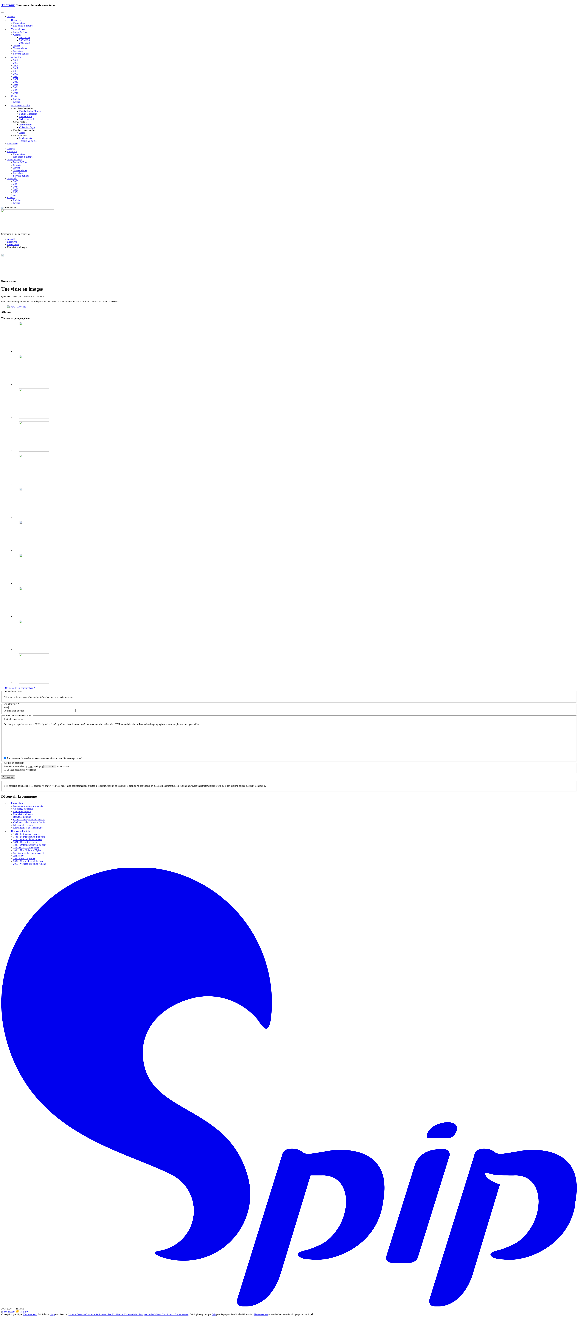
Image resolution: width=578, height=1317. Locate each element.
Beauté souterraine (22, 817)
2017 (15, 68)
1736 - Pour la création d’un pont (29, 836)
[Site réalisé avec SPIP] (289, 1306)
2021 (15, 79)
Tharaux (8, 5)
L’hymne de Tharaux (23, 825)
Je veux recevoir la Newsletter (21, 769)
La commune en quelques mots (28, 806)
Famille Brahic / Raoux (30, 111)
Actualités (12, 178)
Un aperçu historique (23, 808)
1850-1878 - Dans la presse (26, 847)
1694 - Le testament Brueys (26, 834)
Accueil (11, 148)
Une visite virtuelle (22, 811)
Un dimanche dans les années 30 (28, 853)
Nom (6, 707)
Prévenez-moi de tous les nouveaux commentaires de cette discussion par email (44, 758)
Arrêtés (16, 45)
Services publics (21, 53)
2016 (15, 65)
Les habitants (25, 138)
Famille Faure (25, 116)
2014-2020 (24, 37)
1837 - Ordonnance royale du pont (29, 845)
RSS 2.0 (23, 1311)
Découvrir (12, 151)
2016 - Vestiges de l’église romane (29, 864)
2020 (15, 76)
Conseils (17, 34)
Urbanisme (18, 51)
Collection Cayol (27, 127)
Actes (22, 132)
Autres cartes (25, 124)
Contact (11, 197)
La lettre (17, 99)
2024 (15, 87)
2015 (15, 63)
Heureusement (30, 1314)
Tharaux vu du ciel (28, 141)
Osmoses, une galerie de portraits (29, 819)
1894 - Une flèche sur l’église (27, 850)
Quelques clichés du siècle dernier (29, 822)
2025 (15, 90)
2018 (15, 71)
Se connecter (8, 1311)
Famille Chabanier (28, 113)
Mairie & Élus (20, 32)
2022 (15, 82)
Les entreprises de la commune (27, 827)
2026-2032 (24, 43)
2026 (15, 92)
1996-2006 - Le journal (24, 858)
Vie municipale (14, 159)
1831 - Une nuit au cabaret (26, 842)
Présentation (19, 23)
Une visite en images (23, 814)
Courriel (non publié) (14, 710)
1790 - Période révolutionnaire (27, 839)
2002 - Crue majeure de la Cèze (28, 861)
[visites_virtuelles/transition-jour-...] (16, 306)
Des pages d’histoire (23, 25)
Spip (52, 1314)
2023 (15, 84)
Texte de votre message (15, 719)
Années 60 (18, 855)
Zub (214, 1314)
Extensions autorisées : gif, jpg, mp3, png (23, 766)
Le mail (16, 102)
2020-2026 (24, 40)
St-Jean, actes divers (28, 119)
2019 (15, 73)
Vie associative (20, 48)
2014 (15, 60)
